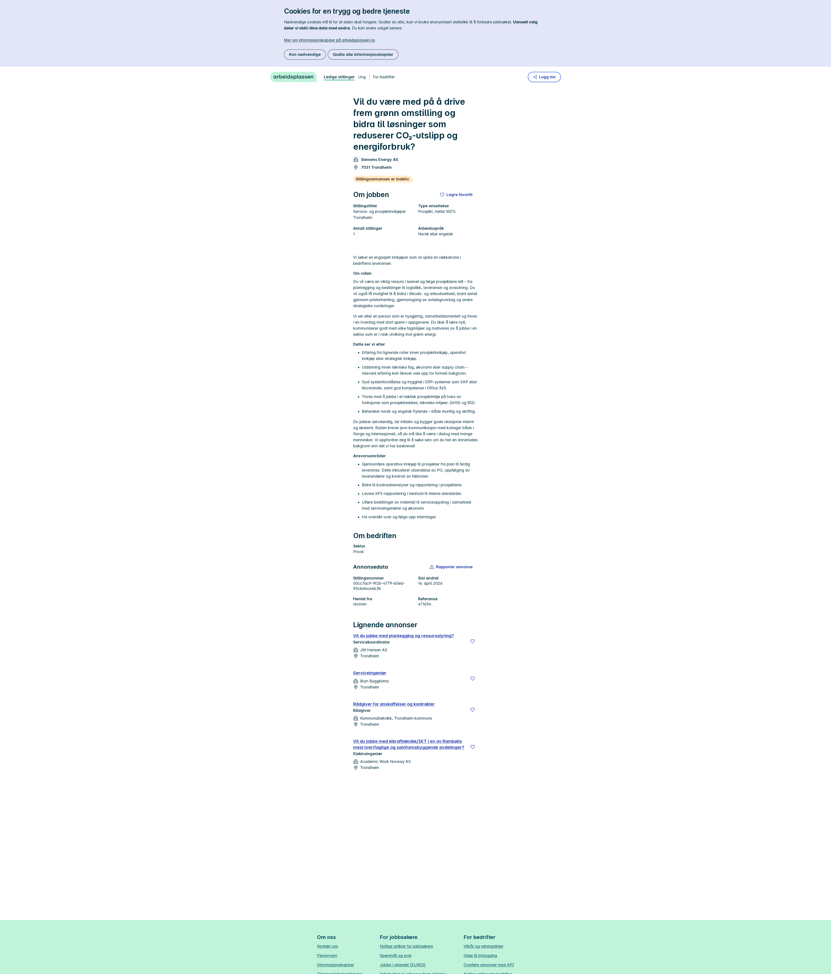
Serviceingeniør (369, 673)
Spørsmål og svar (396, 955)
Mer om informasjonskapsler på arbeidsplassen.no (329, 40)
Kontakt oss (327, 946)
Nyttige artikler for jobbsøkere (406, 946)
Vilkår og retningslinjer (483, 946)
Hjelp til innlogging (480, 955)
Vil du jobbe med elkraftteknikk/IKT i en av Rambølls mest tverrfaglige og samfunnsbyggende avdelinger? (408, 744)
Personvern (327, 955)
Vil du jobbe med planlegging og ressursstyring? (403, 635)
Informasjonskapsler (335, 965)
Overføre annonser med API (489, 965)
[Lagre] (472, 641)
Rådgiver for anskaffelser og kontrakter (394, 704)
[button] (451, 567)
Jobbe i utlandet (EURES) (403, 965)
